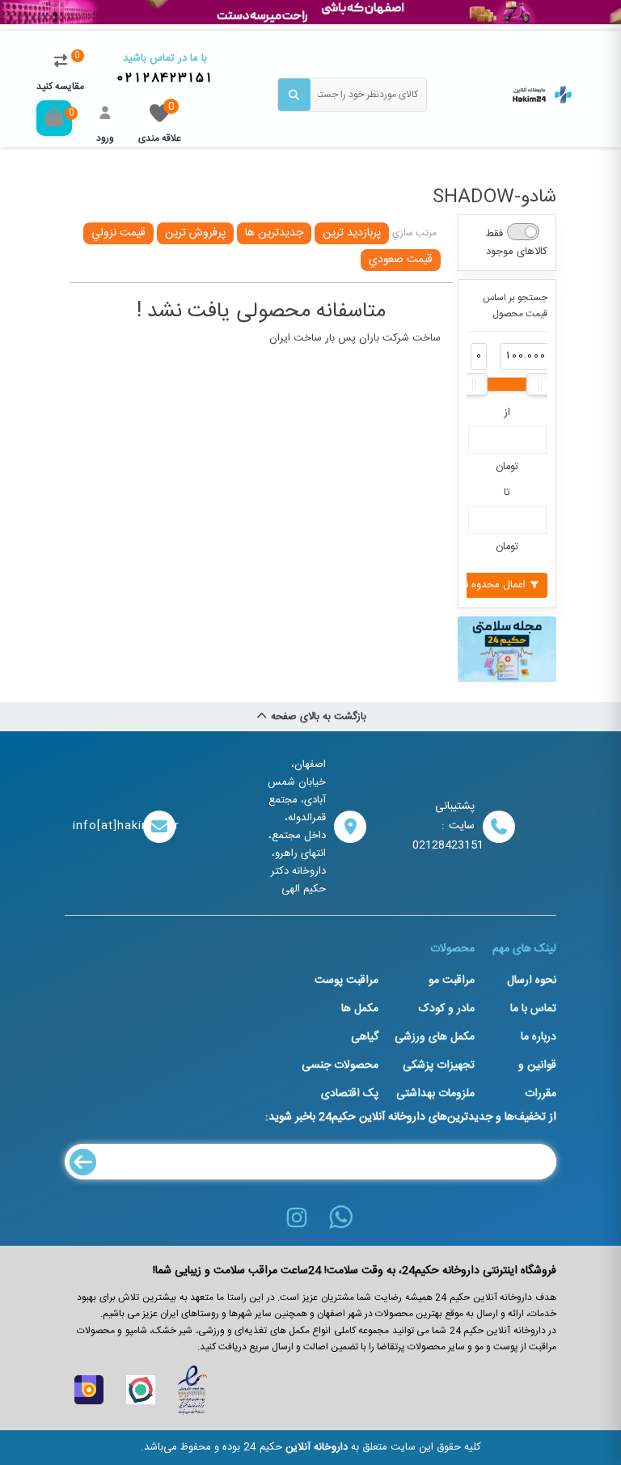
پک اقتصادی (349, 1093)
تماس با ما (533, 1008)
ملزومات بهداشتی (435, 1093)
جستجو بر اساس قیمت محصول (515, 306)
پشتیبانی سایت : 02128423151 (443, 826)
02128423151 (164, 78)
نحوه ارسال (531, 980)
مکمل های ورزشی (435, 1037)
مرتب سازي (414, 233)
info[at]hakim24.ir (104, 826)
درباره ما (538, 1037)
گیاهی (364, 1037)
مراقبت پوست (346, 980)
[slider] (474, 384)
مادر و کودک (447, 1008)
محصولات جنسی (340, 1065)
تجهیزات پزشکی (439, 1065)
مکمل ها (359, 1008)
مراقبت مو (452, 980)
